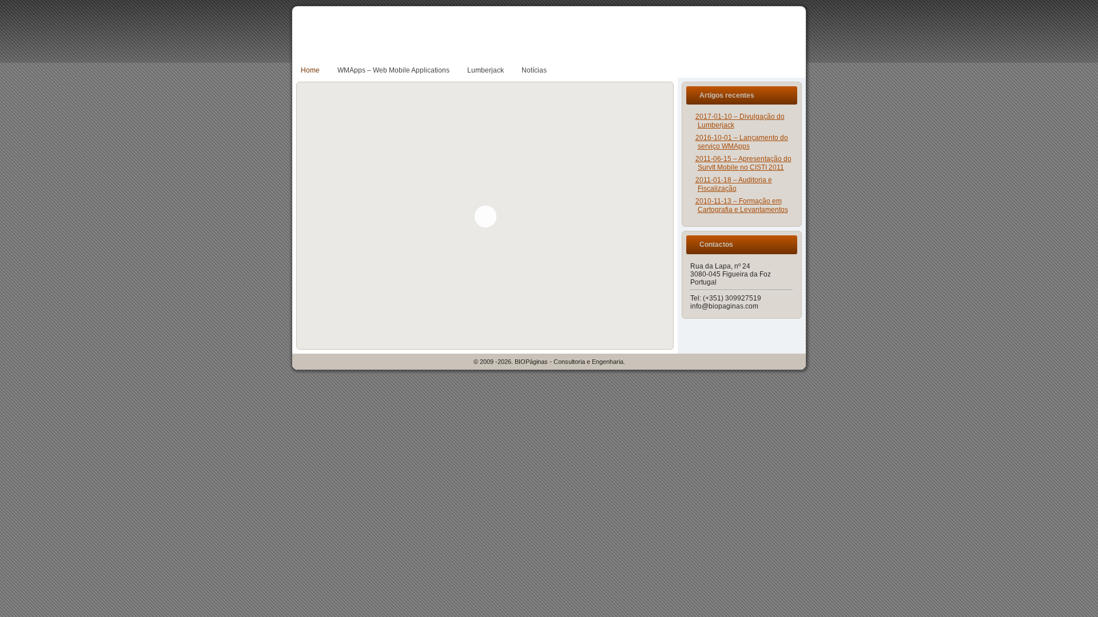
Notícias (534, 70)
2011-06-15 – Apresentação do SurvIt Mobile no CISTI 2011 (743, 163)
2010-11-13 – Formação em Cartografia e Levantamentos (741, 205)
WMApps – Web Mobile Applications (393, 70)
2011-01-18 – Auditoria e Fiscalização (733, 184)
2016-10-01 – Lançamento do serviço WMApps (741, 142)
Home (310, 70)
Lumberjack (485, 70)
